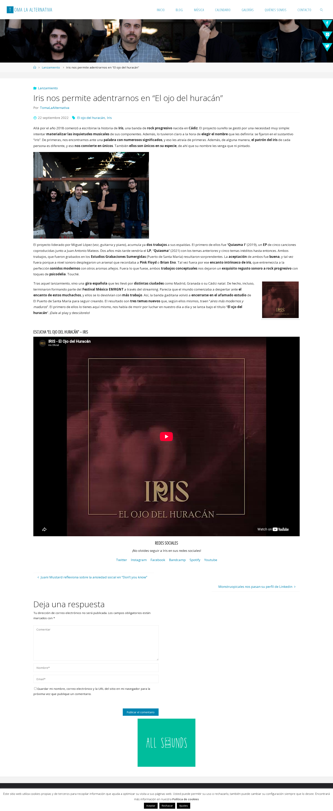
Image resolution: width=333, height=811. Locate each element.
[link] (321, 9)
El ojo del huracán (91, 117)
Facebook (158, 560)
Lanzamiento (51, 67)
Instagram (139, 560)
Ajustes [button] (183, 805)
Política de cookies (185, 799)
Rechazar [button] (167, 805)
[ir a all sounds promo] (166, 742)
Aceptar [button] (150, 805)
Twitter (121, 560)
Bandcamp (177, 560)
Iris (109, 117)
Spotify (195, 560)
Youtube (210, 560)
